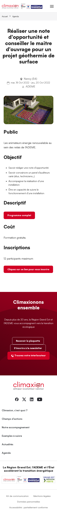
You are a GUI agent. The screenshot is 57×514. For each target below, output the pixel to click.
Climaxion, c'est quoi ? (14, 410)
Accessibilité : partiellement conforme (28, 507)
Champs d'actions (12, 418)
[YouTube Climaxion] (39, 399)
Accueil (5, 16)
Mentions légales (42, 496)
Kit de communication (17, 496)
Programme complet (19, 215)
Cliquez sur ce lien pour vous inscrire (28, 269)
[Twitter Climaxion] (24, 399)
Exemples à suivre (12, 435)
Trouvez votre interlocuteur (30, 355)
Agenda (15, 16)
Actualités (7, 444)
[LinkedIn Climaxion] (31, 399)
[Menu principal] (52, 6)
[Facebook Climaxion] (17, 399)
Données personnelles (28, 501)
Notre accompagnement (15, 427)
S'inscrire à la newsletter (28, 348)
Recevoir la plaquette (28, 340)
